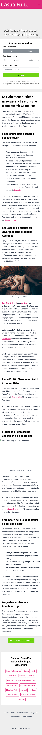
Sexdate (17, 190)
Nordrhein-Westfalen (27, 685)
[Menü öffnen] (39, 4)
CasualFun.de (10, 220)
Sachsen (33, 690)
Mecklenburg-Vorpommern (25, 681)
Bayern (26, 671)
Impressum (27, 717)
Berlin (34, 671)
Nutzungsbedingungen (9, 83)
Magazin (34, 713)
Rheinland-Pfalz (11, 690)
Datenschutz (15, 717)
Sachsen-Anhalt (12, 695)
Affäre (24, 303)
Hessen (10, 681)
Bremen (22, 676)
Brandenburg (12, 676)
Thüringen (21, 700)
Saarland (23, 690)
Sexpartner (6, 339)
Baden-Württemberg (13, 671)
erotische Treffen (12, 509)
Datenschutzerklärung (22, 85)
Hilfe (13, 713)
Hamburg (31, 676)
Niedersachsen (12, 685)
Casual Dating (22, 713)
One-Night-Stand (9, 303)
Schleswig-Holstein (28, 695)
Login (7, 713)
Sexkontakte (17, 397)
